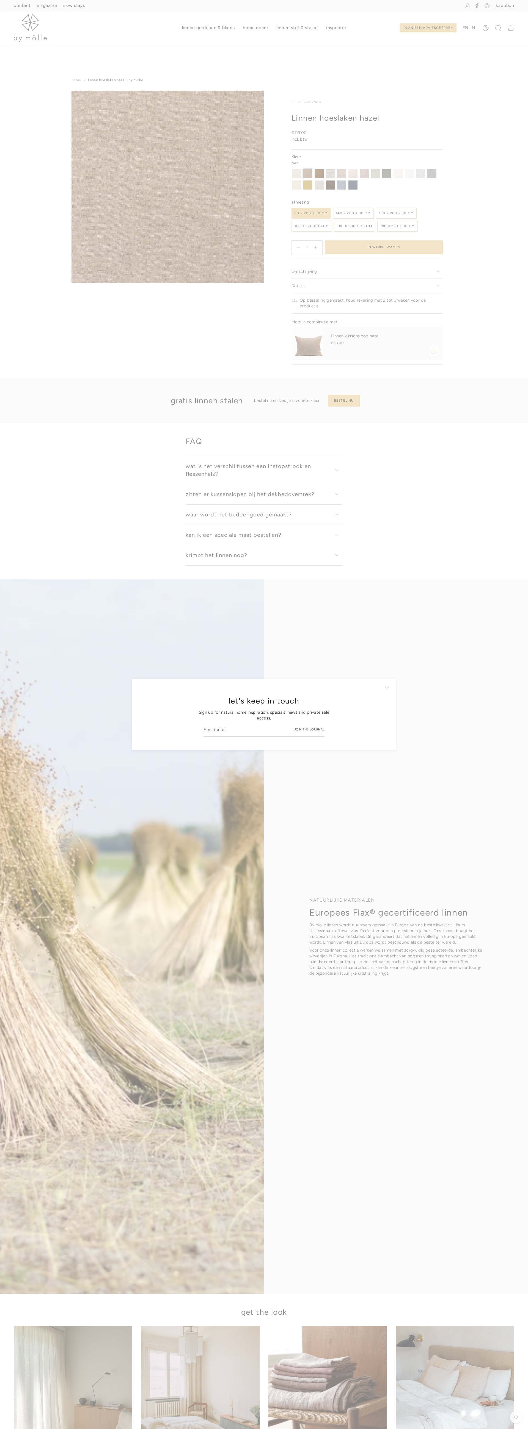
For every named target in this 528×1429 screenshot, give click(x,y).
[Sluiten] (386, 687)
